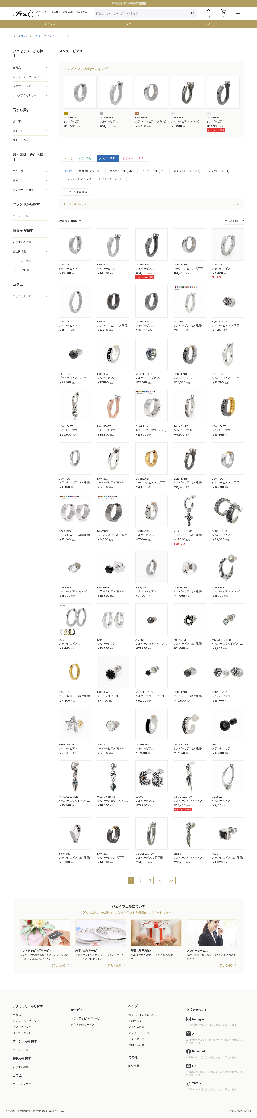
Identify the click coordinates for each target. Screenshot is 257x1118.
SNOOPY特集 (21, 270)
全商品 (17, 1014)
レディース (51, 24)
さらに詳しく (75, 204)
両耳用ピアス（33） (91, 171)
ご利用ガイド (136, 1020)
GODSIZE (217, 797)
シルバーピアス (73, 121)
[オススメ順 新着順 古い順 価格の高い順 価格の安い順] (234, 221)
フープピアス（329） (154, 171)
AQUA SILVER (219, 321)
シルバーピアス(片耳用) (185, 121)
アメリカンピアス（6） (79, 178)
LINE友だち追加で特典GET (128, 3)
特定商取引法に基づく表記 (50, 1111)
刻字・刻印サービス (82, 1024)
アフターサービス (139, 1032)
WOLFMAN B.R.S (106, 797)
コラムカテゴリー (23, 1084)
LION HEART (70, 117)
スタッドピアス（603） (187, 171)
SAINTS (101, 640)
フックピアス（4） (219, 171)
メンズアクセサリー (24, 1032)
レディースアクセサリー (27, 1020)
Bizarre (177, 854)
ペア (128, 24)
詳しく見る (59, 965)
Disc (61, 640)
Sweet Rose (141, 426)
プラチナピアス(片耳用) (73, 377)
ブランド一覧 (21, 215)
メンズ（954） (108, 158)
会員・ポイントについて (142, 1014)
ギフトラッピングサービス (86, 1018)
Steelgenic (140, 587)
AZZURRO (140, 640)
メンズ (206, 24)
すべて (69, 158)
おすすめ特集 (21, 1067)
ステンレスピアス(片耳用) (150, 121)
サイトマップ (136, 1038)
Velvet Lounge (66, 744)
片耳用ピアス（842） (122, 171)
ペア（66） (86, 158)
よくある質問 (136, 1026)
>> (171, 880)
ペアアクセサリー (23, 1026)
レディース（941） (134, 158)
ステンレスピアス (222, 268)
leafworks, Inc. (244, 1111)
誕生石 (17, 121)
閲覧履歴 (133, 1065)
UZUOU (139, 797)
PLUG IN (216, 854)
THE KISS (179, 321)
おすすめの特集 (22, 242)
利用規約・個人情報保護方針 (20, 1111)
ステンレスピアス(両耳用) (74, 534)
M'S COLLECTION (144, 374)
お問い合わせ (136, 1045)
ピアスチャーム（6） (111, 178)
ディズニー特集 (22, 260)
